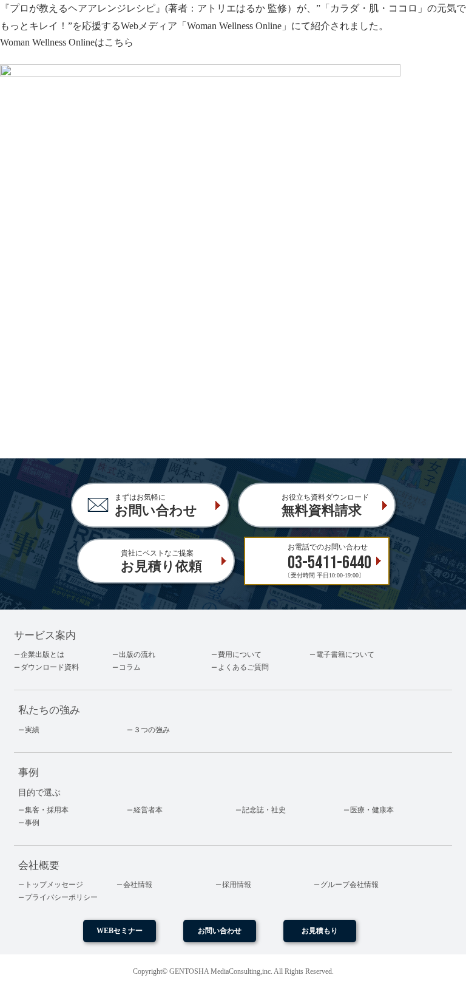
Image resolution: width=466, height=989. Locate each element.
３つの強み (151, 730)
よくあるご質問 (243, 667)
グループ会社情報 (349, 884)
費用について (240, 654)
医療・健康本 (372, 810)
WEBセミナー (119, 930)
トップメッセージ (54, 884)
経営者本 (148, 810)
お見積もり (320, 930)
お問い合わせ (219, 930)
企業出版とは (42, 654)
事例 (32, 822)
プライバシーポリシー (61, 897)
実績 (32, 730)
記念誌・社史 (264, 810)
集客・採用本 (47, 810)
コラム (130, 667)
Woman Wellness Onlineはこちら (66, 42)
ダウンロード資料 (50, 667)
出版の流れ (137, 654)
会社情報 (137, 884)
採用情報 (236, 884)
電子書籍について (345, 654)
